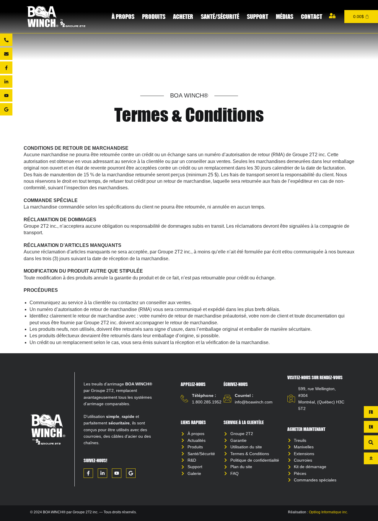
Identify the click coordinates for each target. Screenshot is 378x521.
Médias (284, 16)
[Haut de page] (371, 458)
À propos (123, 16)
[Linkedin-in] (6, 81)
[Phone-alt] (6, 40)
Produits (153, 16)
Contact (311, 16)
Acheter (183, 16)
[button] (371, 442)
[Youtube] (6, 95)
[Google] (6, 109)
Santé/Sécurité (220, 16)
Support (257, 16)
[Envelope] (6, 54)
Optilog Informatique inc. (328, 512)
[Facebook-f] (6, 67)
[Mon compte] (332, 15)
